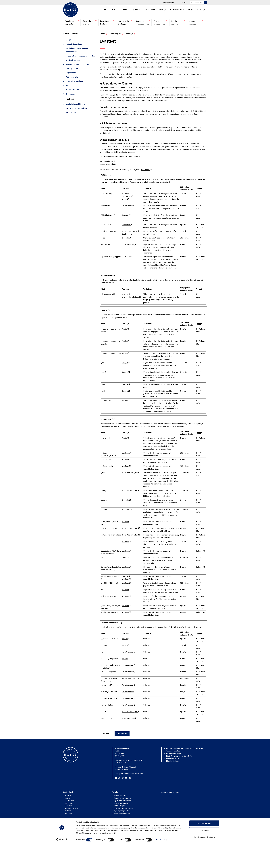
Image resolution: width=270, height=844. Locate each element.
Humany (126, 215)
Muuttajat (163, 9)
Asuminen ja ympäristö (72, 22)
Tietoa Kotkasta (72, 90)
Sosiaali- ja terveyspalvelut (142, 22)
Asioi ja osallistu (178, 22)
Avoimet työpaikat (173, 751)
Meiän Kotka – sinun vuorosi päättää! (80, 56)
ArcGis (125, 329)
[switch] (111, 839)
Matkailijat (201, 9)
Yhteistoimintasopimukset (76, 108)
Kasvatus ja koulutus (107, 22)
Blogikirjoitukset (172, 761)
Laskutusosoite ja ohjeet (170, 792)
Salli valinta (204, 830)
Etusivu (105, 9)
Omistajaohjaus (72, 68)
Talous (68, 85)
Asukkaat (115, 9)
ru (185, 3)
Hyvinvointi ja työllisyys (125, 22)
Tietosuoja (70, 94)
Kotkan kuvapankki (173, 758)
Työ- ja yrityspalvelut (160, 22)
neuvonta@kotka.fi (135, 760)
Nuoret (125, 9)
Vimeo (125, 199)
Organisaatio (71, 73)
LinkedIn (126, 193)
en (182, 3)
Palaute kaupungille (173, 753)
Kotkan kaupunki (196, 22)
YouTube (126, 453)
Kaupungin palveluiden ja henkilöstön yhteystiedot (184, 748)
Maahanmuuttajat (177, 9)
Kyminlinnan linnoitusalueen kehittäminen (77, 50)
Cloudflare (127, 224)
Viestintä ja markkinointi (75, 104)
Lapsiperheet (137, 9)
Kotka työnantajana (74, 44)
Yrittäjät (190, 9)
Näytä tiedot (160, 840)
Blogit (68, 40)
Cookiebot (146, 169)
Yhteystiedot (168, 3)
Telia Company (128, 206)
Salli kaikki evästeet (204, 823)
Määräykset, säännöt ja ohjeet (78, 64)
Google (126, 363)
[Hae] (205, 2)
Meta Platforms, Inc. (131, 473)
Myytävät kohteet (73, 60)
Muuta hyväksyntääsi (108, 164)
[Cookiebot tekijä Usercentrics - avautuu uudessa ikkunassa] (62, 839)
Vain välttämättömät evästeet (204, 837)
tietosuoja (122, 733)
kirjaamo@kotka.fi (129, 767)
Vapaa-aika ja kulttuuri (89, 22)
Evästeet (70, 99)
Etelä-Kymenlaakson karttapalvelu (179, 756)
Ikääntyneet (150, 9)
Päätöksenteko (72, 77)
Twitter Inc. (127, 196)
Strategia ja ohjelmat (74, 81)
